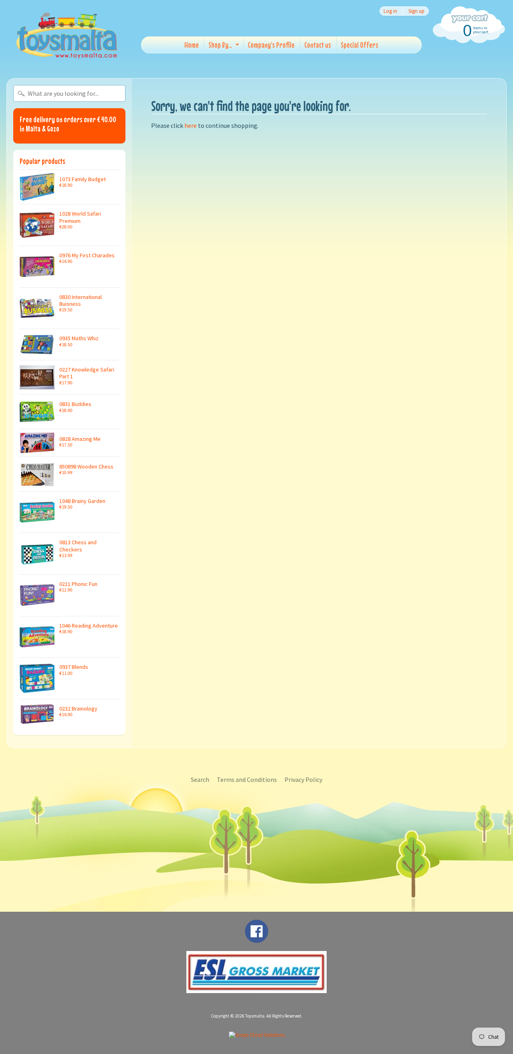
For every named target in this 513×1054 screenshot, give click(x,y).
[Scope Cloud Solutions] (257, 1035)
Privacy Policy (303, 779)
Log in (390, 11)
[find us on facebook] (256, 939)
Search (200, 779)
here (190, 125)
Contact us (317, 44)
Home (191, 44)
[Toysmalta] (66, 35)
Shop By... (220, 44)
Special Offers (359, 44)
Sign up (416, 11)
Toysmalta (255, 1016)
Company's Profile (271, 44)
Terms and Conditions (247, 779)
